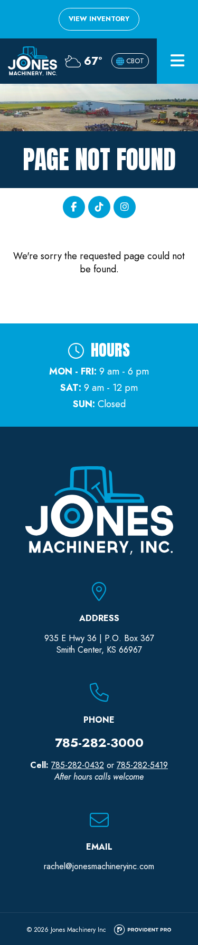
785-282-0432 (77, 765)
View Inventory (99, 19)
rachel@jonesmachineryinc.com (99, 866)
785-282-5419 (142, 765)
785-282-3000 (99, 742)
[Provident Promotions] (142, 930)
